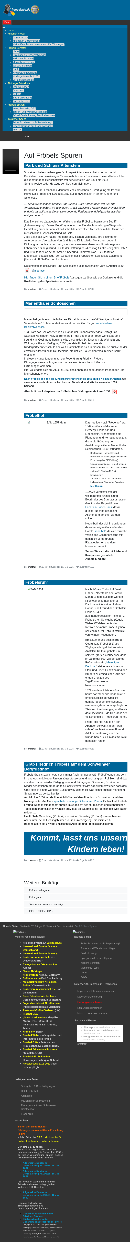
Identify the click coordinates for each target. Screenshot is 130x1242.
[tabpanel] (41, 936)
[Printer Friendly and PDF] (27, 136)
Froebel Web (30, 1035)
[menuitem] (11, 30)
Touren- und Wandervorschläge (45, 904)
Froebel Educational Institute (40, 1049)
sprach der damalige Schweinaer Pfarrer (78, 801)
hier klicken (96, 486)
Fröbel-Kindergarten (39, 890)
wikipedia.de (54, 942)
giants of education (34, 1017)
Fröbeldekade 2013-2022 (36, 1063)
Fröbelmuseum (32, 978)
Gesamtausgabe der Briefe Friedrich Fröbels (38, 1215)
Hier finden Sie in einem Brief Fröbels (46, 277)
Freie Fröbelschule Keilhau (39, 996)
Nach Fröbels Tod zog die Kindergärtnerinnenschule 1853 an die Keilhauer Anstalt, (73, 378)
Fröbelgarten (35, 897)
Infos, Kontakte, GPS (40, 911)
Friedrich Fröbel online (36, 1056)
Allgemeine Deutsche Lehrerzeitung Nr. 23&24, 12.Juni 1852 (41, 1195)
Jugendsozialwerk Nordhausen (41, 1003)
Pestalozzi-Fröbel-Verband (38, 1010)
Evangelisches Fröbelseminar (40, 964)
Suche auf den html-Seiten (98, 1030)
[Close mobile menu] (4, 27)
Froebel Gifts (30, 1042)
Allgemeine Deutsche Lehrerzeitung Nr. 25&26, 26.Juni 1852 (41, 1165)
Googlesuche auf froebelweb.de (102, 1036)
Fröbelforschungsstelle (36, 957)
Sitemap (88, 1027)
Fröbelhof (99, 531)
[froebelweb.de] (22, 10)
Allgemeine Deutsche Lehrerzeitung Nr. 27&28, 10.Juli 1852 (41, 1174)
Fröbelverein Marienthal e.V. (39, 989)
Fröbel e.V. (29, 1031)
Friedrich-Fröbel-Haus (98, 507)
